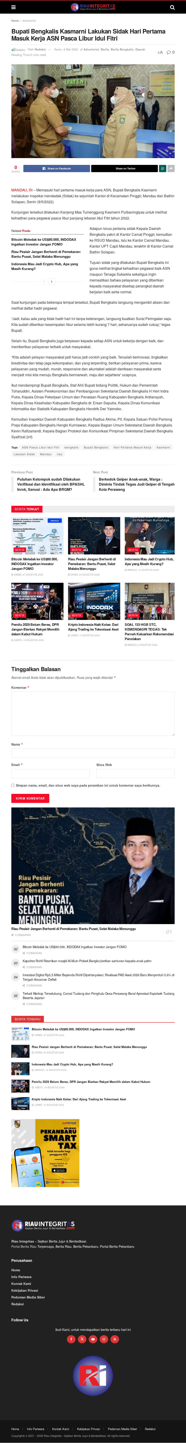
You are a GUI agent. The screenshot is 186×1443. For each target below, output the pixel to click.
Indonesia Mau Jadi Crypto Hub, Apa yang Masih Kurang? (44, 266)
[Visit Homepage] (93, 7)
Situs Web (104, 764)
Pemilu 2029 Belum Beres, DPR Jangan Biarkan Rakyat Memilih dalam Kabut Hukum (35, 629)
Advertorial (29, 20)
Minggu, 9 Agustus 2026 (142, 644)
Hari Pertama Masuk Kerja (133, 447)
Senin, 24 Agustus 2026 (85, 574)
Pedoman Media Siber (28, 1297)
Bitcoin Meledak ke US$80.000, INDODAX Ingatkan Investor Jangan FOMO (43, 242)
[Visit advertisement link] (93, 1376)
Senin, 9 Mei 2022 (66, 49)
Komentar (20, 687)
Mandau (46, 454)
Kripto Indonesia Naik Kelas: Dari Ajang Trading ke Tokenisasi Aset (93, 627)
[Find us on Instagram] (104, 1339)
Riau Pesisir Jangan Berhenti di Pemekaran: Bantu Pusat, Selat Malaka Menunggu (46, 254)
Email (17, 764)
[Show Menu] (13, 7)
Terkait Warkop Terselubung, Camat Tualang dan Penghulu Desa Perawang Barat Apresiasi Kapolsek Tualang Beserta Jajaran (98, 995)
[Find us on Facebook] (71, 1339)
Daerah (140, 49)
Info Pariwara (21, 1276)
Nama (17, 744)
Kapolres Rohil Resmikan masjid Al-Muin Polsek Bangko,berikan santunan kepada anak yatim (87, 961)
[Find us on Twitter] (82, 1339)
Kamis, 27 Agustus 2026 (28, 574)
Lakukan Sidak (24, 454)
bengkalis (72, 447)
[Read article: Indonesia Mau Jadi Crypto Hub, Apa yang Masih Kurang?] (151, 535)
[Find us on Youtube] (93, 1339)
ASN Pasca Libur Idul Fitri (40, 447)
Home (15, 20)
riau (60, 454)
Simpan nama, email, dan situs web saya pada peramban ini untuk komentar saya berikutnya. (88, 785)
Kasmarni (163, 447)
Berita (105, 49)
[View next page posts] (51, 281)
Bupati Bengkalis (96, 447)
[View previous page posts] (43, 281)
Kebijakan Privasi (24, 1290)
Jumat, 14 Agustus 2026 (85, 635)
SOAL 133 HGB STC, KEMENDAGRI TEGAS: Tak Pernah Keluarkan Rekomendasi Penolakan (149, 631)
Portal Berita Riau (24, 1246)
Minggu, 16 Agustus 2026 (143, 569)
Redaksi (40, 49)
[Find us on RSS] (114, 1339)
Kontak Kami (21, 1283)
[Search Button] (172, 7)
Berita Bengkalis (122, 49)
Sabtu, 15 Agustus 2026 (28, 640)
